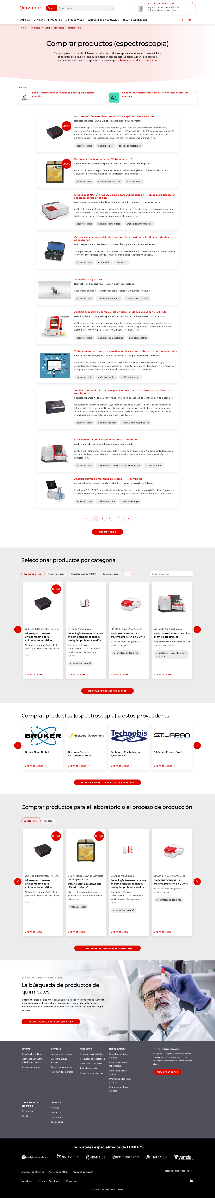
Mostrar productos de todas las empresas (107, 782)
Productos (56, 1112)
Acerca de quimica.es (83, 1171)
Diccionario (27, 1111)
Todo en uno (57, 1121)
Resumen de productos (91, 1072)
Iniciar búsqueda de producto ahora (51, 1021)
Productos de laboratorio (92, 1058)
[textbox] (172, 574)
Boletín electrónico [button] (135, 19)
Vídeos (25, 1115)
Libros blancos (58, 1117)
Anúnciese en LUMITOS (33, 1171)
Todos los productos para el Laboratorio (107, 948)
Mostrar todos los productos (107, 690)
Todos (51, 8)
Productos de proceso (91, 1063)
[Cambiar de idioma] (190, 20)
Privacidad (71, 1181)
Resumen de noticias (32, 1066)
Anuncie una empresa (61, 1066)
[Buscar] (112, 8)
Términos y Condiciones (49, 1181)
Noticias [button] (25, 19)
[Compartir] (182, 20)
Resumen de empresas (62, 1071)
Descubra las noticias (32, 1053)
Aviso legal (27, 1181)
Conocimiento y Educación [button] (103, 19)
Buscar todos (107, 531)
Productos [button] (55, 19)
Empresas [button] (39, 19)
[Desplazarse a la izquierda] (126, 574)
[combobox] (172, 574)
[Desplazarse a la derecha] (130, 574)
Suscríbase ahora (167, 1072)
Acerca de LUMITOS (58, 1171)
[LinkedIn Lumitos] (191, 1181)
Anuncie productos (89, 1068)
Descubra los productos (91, 1053)
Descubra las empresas (62, 1053)
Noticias (55, 1107)
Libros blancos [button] (75, 19)
